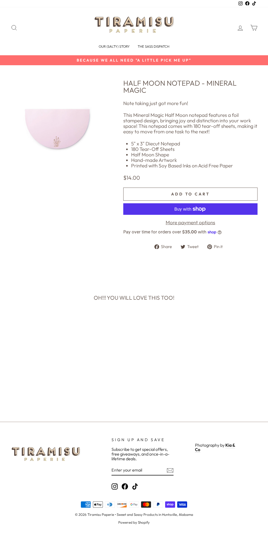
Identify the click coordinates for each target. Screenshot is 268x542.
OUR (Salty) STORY (114, 46)
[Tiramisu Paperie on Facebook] (125, 486)
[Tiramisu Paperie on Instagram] (114, 486)
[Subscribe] (170, 470)
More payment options (190, 222)
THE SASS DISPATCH (153, 46)
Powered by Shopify (134, 522)
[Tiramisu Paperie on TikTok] (135, 486)
